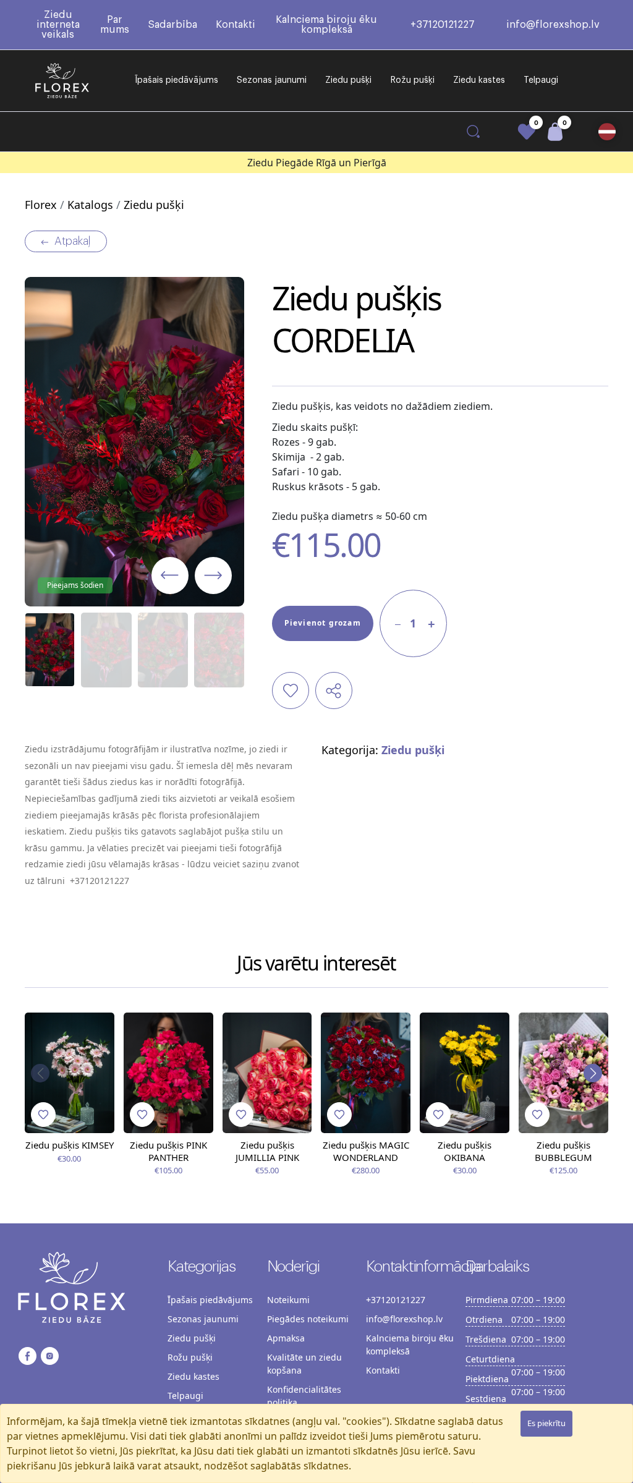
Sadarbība (172, 25)
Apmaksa (286, 1338)
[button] (607, 131)
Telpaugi (541, 80)
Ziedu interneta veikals (58, 25)
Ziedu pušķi (348, 80)
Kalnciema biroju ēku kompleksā (326, 25)
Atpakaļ (72, 241)
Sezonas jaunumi (272, 80)
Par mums (114, 25)
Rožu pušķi (412, 80)
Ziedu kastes (479, 80)
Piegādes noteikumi (308, 1319)
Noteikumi (288, 1300)
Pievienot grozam (322, 623)
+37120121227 (442, 25)
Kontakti (235, 25)
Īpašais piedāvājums (176, 80)
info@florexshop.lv (553, 25)
